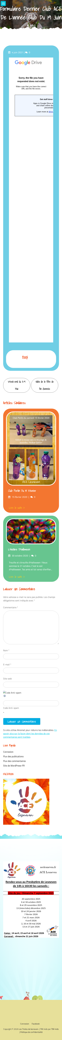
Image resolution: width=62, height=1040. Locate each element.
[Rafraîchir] (4, 696)
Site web (7, 678)
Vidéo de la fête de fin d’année (44, 385)
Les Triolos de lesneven (28, 1029)
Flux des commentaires (14, 761)
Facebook (36, 1023)
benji (25, 356)
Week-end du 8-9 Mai (16, 385)
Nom (6, 650)
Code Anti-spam (11, 708)
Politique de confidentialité (31, 1032)
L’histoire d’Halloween (19, 549)
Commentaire (10, 607)
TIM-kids (55, 1029)
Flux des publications (13, 756)
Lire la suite (15, 507)
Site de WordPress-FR (14, 765)
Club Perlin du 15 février (22, 490)
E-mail (7, 664)
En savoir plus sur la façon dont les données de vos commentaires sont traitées (30, 733)
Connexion (8, 752)
